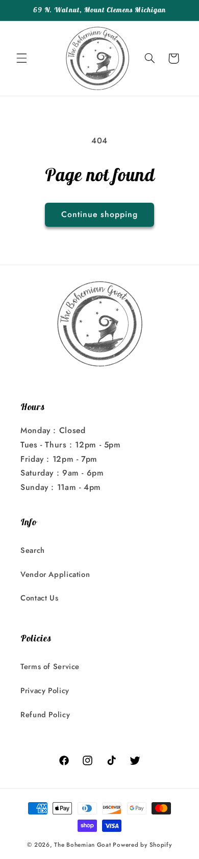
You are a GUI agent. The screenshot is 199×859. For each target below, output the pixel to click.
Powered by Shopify (142, 845)
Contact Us (39, 598)
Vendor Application (55, 574)
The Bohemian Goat (82, 845)
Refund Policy (45, 714)
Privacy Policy (44, 690)
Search (32, 550)
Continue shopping (99, 214)
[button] (21, 58)
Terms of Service (50, 666)
